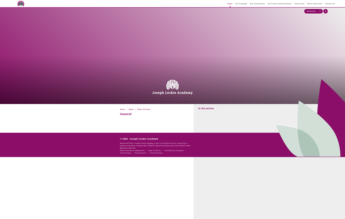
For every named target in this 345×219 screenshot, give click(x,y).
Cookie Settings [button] (156, 153)
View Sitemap (125, 153)
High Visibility (155, 150)
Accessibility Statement (174, 150)
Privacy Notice (141, 153)
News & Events (143, 109)
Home (122, 109)
